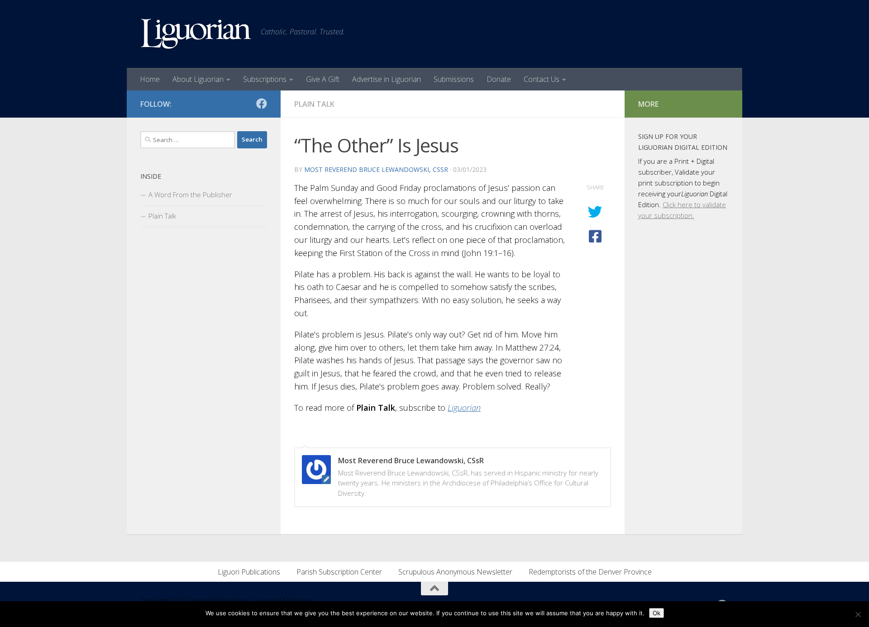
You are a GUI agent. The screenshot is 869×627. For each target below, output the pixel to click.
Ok (656, 613)
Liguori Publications (249, 572)
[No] (857, 614)
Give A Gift (322, 79)
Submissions (454, 79)
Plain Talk (314, 104)
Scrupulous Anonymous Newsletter (455, 572)
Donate (499, 79)
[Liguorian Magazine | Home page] (196, 34)
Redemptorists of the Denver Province (590, 572)
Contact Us (541, 79)
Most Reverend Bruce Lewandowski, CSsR (376, 169)
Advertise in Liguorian (386, 79)
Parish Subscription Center (339, 572)
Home (150, 79)
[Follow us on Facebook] (261, 103)
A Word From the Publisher (190, 194)
